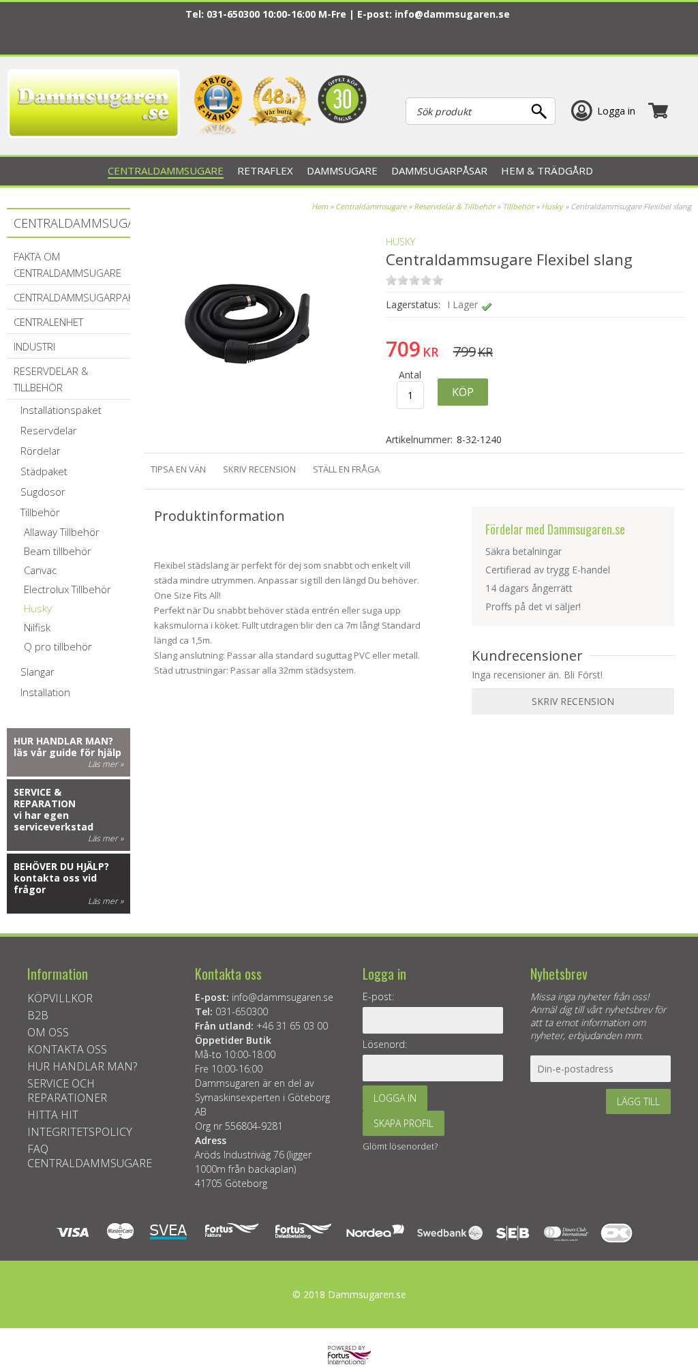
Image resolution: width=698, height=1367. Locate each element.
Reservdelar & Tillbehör (454, 206)
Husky (552, 206)
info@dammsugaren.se (452, 13)
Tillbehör (518, 206)
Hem (320, 206)
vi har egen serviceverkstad (53, 821)
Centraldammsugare (370, 206)
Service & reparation (45, 797)
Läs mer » (105, 764)
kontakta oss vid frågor (55, 883)
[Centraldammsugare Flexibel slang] (239, 415)
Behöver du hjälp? (61, 866)
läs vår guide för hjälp (67, 752)
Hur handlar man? (63, 740)
